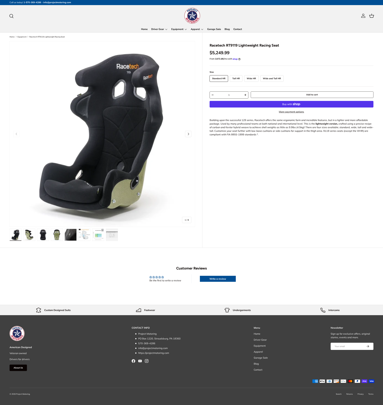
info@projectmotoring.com (153, 348)
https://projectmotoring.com (153, 352)
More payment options (291, 111)
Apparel (195, 29)
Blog (227, 29)
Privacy (361, 394)
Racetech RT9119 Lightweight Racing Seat (47, 37)
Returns (349, 394)
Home (144, 29)
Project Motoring (23, 394)
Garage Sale (214, 29)
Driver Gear (157, 29)
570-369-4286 (146, 343)
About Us (18, 367)
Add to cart (312, 94)
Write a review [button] (217, 278)
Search (339, 394)
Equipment (177, 29)
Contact (237, 29)
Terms (370, 394)
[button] (371, 15)
